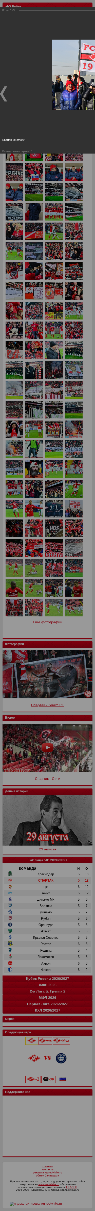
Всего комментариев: (17, 151)
